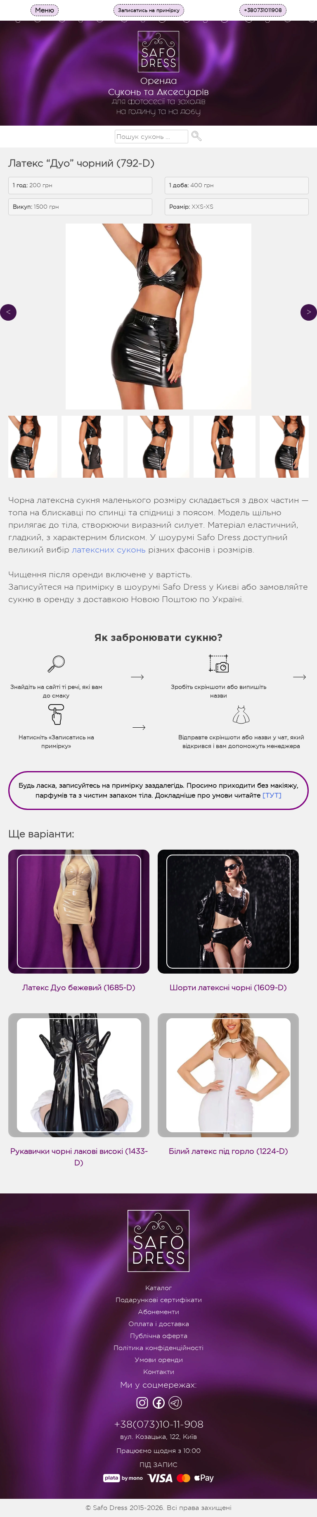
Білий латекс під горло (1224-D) (228, 1151)
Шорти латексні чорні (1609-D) (228, 988)
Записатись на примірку (149, 10)
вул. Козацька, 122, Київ (158, 1437)
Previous (8, 312)
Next (308, 312)
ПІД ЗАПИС (158, 1465)
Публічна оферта (158, 1336)
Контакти (158, 1372)
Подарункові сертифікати (159, 1300)
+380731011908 (263, 10)
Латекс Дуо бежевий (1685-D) (78, 988)
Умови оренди (159, 1360)
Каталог (158, 1288)
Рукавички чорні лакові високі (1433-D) (79, 1157)
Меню (44, 10)
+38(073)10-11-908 (158, 1424)
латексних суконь (109, 550)
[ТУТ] (272, 795)
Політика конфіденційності (158, 1348)
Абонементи (158, 1312)
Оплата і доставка (158, 1324)
